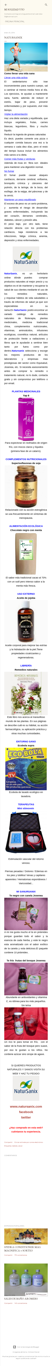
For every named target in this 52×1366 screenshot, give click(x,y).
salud (20, 1146)
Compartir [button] (8, 1142)
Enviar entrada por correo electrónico (29, 1142)
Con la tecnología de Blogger (28, 1347)
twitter (26, 1117)
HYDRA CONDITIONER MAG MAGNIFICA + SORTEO (22, 1248)
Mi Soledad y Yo (14, 9)
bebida (14, 1146)
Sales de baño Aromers (21, 1298)
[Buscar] (46, 4)
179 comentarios (21, 1255)
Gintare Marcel (33, 1352)
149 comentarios (21, 1303)
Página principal (15, 21)
